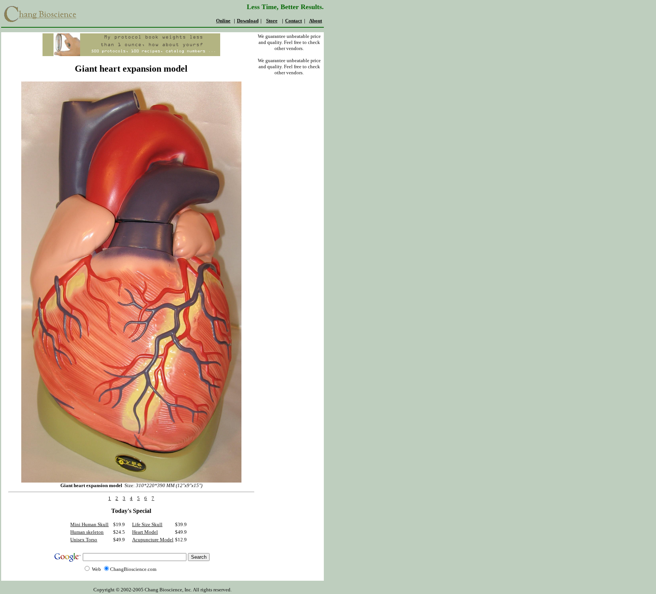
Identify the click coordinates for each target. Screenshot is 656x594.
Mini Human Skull (89, 524)
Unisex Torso (83, 539)
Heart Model (145, 532)
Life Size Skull (147, 524)
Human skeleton (87, 532)
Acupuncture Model (152, 539)
